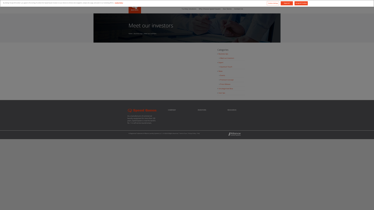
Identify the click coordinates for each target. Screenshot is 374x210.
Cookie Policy (119, 3)
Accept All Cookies (301, 3)
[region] (187, 3)
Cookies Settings (273, 3)
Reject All (287, 3)
